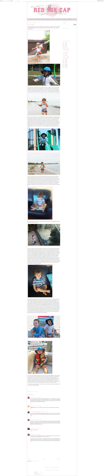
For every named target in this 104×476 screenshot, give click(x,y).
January (66, 58)
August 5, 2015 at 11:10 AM (37, 419)
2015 (65, 46)
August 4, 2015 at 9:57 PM (44, 411)
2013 (65, 61)
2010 (65, 65)
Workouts (48, 18)
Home (31, 18)
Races (53, 18)
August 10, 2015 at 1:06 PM (36, 434)
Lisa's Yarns (32, 397)
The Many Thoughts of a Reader (35, 411)
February (66, 56)
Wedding (69, 18)
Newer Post (29, 458)
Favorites (59, 18)
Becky (31, 428)
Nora (31, 434)
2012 (65, 62)
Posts (36, 472)
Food (42, 18)
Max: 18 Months (31, 24)
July (65, 52)
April (66, 55)
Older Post (58, 458)
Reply (31, 402)
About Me (37, 18)
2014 (65, 59)
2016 (65, 45)
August (66, 49)
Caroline (31, 405)
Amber (31, 419)
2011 (65, 64)
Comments (37, 474)
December (66, 48)
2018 (65, 42)
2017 (65, 44)
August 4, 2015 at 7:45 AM (38, 397)
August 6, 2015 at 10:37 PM (36, 428)
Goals (64, 18)
